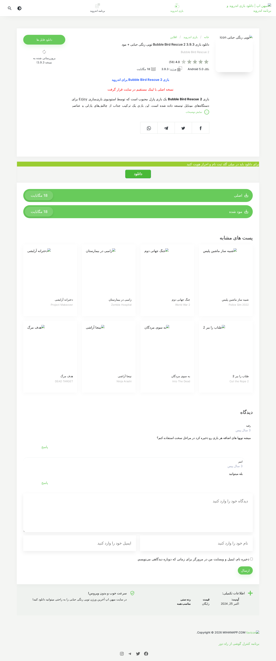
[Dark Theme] (19, 8)
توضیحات (194, 111)
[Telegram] (129, 653)
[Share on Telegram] (166, 127)
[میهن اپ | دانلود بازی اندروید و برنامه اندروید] (252, 632)
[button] (44, 40)
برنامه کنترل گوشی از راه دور (239, 644)
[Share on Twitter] (183, 127)
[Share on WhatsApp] (149, 127)
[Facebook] (146, 653)
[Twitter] (138, 653)
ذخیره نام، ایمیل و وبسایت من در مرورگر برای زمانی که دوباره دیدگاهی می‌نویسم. (193, 559)
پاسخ (44, 447)
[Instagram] (121, 653)
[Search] (10, 8)
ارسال (245, 570)
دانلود (138, 174)
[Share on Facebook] (200, 127)
